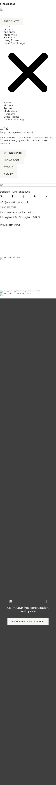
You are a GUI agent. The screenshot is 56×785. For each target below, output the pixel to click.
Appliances (9, 32)
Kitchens (8, 29)
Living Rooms (11, 40)
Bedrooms (9, 37)
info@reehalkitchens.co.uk (14, 202)
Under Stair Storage (14, 43)
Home (7, 26)
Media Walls (10, 34)
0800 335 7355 (8, 207)
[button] (28, 73)
